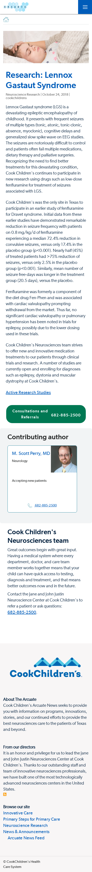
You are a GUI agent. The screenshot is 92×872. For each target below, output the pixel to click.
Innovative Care (18, 812)
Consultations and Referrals (46, 414)
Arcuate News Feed (24, 837)
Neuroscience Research (25, 825)
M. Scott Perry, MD (31, 453)
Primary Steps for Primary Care (31, 819)
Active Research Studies (28, 392)
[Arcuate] (15, 7)
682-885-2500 (21, 612)
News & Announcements (26, 831)
